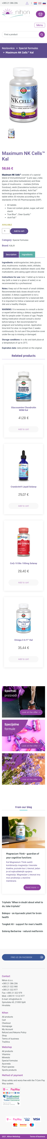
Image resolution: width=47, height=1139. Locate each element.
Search (42, 35)
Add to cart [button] (23, 429)
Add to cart (19, 231)
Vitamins (6, 1054)
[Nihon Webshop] (16, 13)
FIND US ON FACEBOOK (21, 957)
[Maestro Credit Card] (32, 1125)
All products (7, 1017)
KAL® (12, 245)
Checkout (6, 1023)
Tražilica (6, 1042)
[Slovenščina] (44, 3)
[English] (39, 3)
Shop (4, 1035)
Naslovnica (8, 48)
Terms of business (10, 1038)
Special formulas (28, 48)
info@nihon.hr (15, 999)
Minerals (6, 1057)
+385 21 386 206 (10, 3)
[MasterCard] (15, 1125)
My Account (7, 1029)
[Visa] (36, 1119)
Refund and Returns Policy (14, 1032)
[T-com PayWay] (14, 1119)
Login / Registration (28, 3)
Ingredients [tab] (27, 254)
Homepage (7, 1026)
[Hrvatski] (35, 3)
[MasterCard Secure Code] (23, 1125)
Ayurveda (6, 1064)
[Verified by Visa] (27, 1119)
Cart (4, 1020)
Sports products (9, 1070)
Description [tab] (11, 254)
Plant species (8, 1067)
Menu (39, 25)
